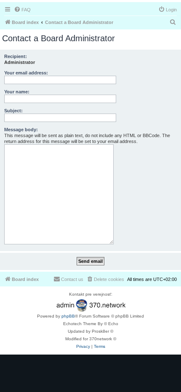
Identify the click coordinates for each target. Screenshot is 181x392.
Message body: (21, 129)
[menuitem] (22, 10)
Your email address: (26, 72)
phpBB (68, 316)
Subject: (13, 110)
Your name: (16, 91)
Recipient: (15, 56)
